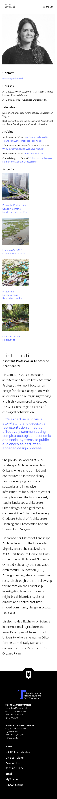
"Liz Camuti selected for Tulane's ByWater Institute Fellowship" (25, 139)
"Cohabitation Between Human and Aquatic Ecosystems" (27, 159)
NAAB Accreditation (18, 752)
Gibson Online (14, 785)
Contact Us (12, 763)
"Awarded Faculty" (33, 153)
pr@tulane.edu (11, 737)
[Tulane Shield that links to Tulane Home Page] (28, 676)
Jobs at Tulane (14, 768)
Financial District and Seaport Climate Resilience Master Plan (15, 208)
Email (8, 773)
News (9, 746)
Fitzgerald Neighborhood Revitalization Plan (12, 295)
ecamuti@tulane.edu (13, 78)
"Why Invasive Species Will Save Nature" (23, 148)
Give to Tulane (14, 757)
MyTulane (11, 779)
